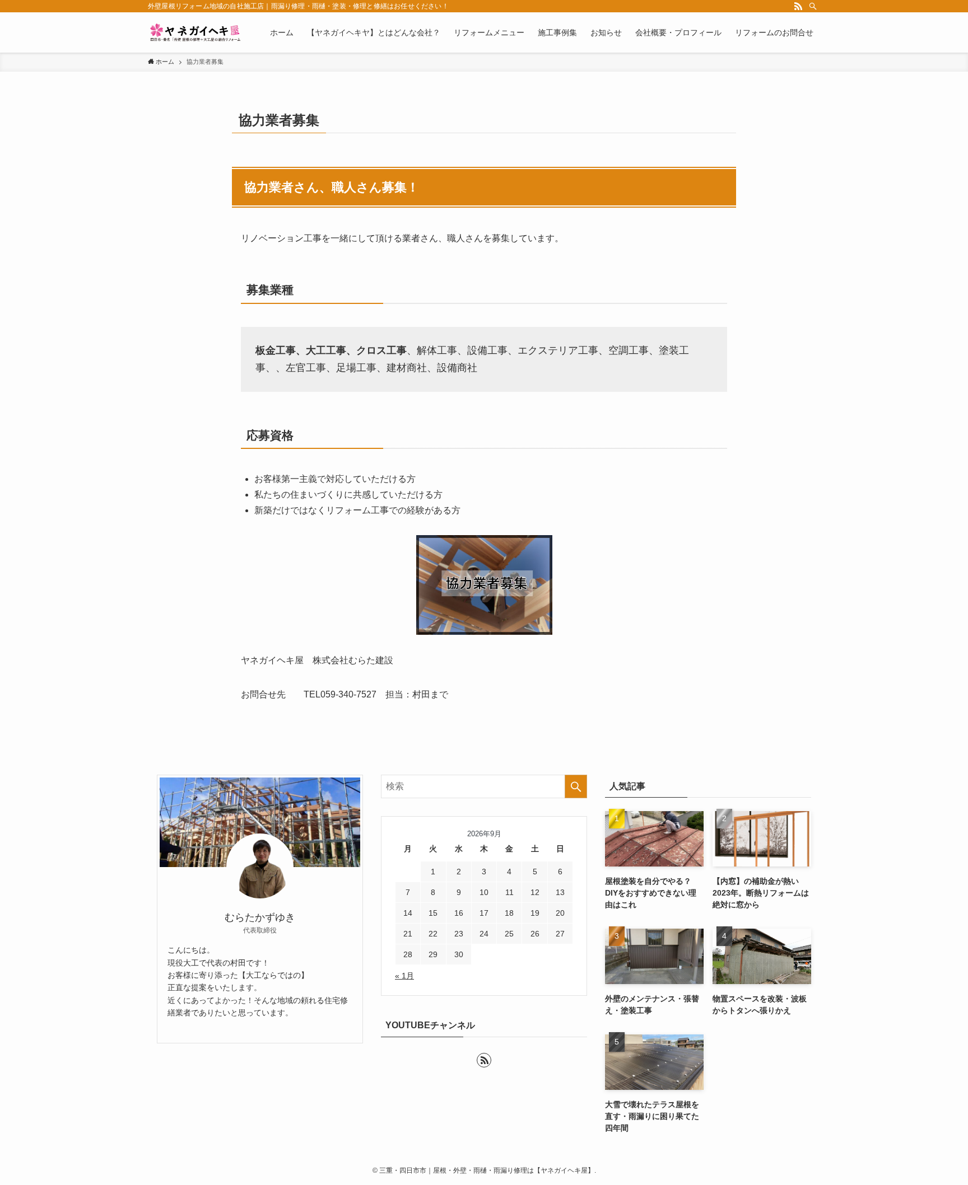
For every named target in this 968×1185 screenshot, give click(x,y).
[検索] (813, 6)
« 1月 (404, 975)
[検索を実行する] (576, 786)
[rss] (798, 6)
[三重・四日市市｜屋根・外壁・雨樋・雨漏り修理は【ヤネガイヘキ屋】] (194, 32)
